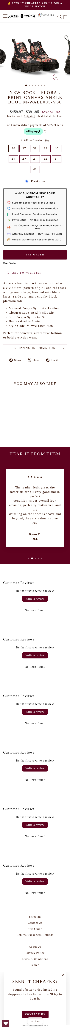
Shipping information (35, 348)
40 (56, 148)
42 (24, 159)
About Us (35, 946)
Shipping (29, 116)
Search (35, 964)
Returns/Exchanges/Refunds (35, 934)
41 (13, 159)
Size (32, 140)
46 (35, 169)
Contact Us (35, 922)
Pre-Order (35, 254)
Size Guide (35, 928)
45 (56, 159)
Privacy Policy (35, 952)
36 (13, 148)
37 (24, 148)
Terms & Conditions (35, 958)
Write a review (35, 598)
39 (46, 148)
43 (35, 159)
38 (35, 148)
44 (46, 159)
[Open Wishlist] (5, 1023)
